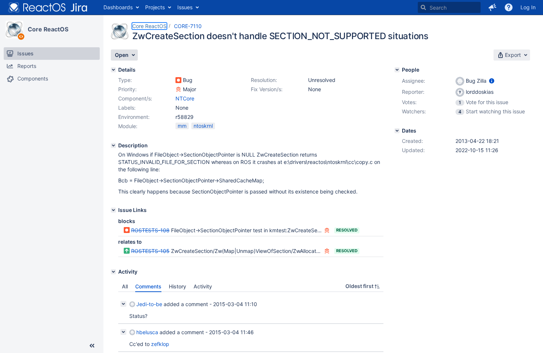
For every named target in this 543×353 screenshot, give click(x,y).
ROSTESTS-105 (150, 251)
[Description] (113, 145)
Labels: (127, 107)
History (177, 286)
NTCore (184, 98)
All (125, 286)
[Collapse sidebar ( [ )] (92, 345)
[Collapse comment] (123, 304)
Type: (125, 80)
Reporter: (413, 92)
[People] (397, 69)
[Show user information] (492, 81)
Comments (148, 286)
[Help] (509, 7)
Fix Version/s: (267, 89)
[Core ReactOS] (14, 29)
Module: (127, 126)
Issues (184, 7)
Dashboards (118, 7)
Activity (203, 286)
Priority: (127, 89)
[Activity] (113, 271)
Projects (155, 7)
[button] (492, 7)
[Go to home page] (48, 7)
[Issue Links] (113, 210)
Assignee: (413, 81)
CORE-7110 (188, 26)
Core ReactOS (48, 29)
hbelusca (147, 332)
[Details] (113, 69)
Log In (528, 7)
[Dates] (397, 130)
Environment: (134, 117)
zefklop (160, 344)
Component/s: (135, 98)
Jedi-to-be (149, 304)
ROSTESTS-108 (150, 230)
